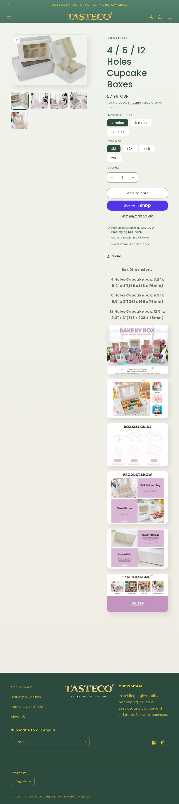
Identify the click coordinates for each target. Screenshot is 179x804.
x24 (130, 148)
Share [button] (116, 256)
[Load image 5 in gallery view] (19, 120)
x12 (113, 148)
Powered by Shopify (77, 796)
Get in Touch (21, 687)
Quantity (113, 167)
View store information (130, 244)
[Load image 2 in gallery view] (39, 100)
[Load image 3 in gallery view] (59, 100)
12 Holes (118, 132)
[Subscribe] (84, 742)
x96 (114, 158)
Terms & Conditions (27, 707)
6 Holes (141, 123)
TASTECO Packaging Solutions (43, 796)
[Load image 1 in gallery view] (19, 100)
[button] (9, 16)
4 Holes (117, 123)
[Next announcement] (170, 5)
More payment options (138, 216)
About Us (18, 716)
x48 (147, 148)
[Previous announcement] (9, 5)
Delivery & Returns (26, 697)
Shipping (134, 102)
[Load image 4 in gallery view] (78, 100)
